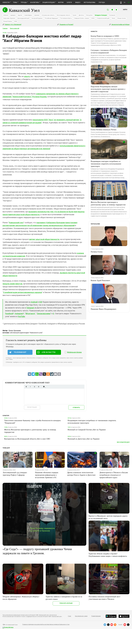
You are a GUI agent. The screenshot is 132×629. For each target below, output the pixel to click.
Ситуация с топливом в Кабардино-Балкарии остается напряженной (109, 51)
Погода (102, 2)
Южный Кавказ (7, 21)
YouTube (21, 316)
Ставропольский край (103, 18)
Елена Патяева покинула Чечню (103, 129)
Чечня (113, 18)
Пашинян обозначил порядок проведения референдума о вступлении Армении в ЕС (46, 475)
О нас (69, 616)
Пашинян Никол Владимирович (103, 309)
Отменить (76, 407)
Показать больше (66, 603)
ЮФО (15, 21)
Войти (125, 9)
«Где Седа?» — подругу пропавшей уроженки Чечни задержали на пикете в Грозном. (37, 551)
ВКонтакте (30, 313)
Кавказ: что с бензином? (13, 24)
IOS (40, 302)
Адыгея (20, 15)
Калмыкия (112, 15)
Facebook (9, 313)
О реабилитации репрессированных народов (22, 292)
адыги (27, 76)
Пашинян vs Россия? (66, 24)
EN (128, 2)
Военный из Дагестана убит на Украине (84, 438)
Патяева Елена (96, 251)
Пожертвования (96, 616)
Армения (36, 15)
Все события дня (123, 442)
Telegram (30, 308)
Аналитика (34, 2)
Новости (6, 2)
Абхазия (5, 15)
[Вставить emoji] (44, 386)
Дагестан (81, 15)
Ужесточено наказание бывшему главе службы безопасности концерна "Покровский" (32, 421)
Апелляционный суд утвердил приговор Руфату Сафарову (15, 473)
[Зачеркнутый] (39, 386)
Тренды (24, 2)
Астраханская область (48, 15)
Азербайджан (28, 15)
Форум (60, 2)
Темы (15, 2)
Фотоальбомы (89, 2)
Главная (5, 28)
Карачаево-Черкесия (9, 18)
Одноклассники (43, 313)
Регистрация (32, 407)
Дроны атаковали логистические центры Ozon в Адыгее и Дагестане (81, 473)
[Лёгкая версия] (121, 2)
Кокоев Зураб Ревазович (100, 280)
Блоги (69, 2)
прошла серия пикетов (12, 284)
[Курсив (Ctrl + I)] (30, 386)
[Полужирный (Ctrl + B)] (26, 386)
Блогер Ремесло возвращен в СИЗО (105, 36)
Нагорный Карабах (36, 18)
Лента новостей (14, 28)
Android (34, 302)
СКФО (93, 18)
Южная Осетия (121, 18)
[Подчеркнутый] (34, 386)
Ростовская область (66, 18)
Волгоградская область (63, 15)
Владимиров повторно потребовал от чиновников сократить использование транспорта (106, 163)
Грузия (74, 15)
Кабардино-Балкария (101, 15)
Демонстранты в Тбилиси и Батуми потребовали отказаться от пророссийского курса (114, 475)
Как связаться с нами (81, 616)
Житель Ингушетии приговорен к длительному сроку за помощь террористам (108, 203)
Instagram (19, 313)
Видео (77, 2)
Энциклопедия (48, 2)
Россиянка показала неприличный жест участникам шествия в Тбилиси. (104, 597)
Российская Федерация (51, 18)
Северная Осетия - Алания (81, 18)
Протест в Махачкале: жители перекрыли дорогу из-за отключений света (108, 517)
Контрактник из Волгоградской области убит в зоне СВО (27, 438)
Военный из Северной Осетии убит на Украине (87, 429)
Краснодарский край (23, 18)
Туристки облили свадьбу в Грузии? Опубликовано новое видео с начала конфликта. (108, 554)
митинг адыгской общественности (44, 239)
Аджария (12, 15)
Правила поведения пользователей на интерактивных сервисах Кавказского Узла (45, 624)
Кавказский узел (16, 222)
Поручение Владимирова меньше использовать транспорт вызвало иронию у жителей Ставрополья (108, 89)
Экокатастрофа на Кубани (120, 24)
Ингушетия (89, 15)
